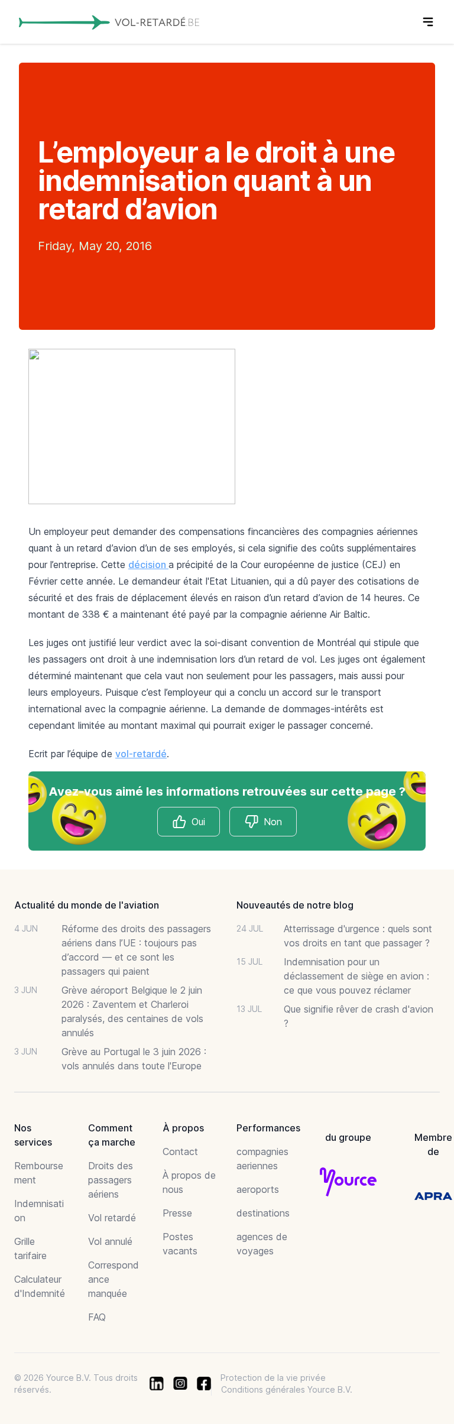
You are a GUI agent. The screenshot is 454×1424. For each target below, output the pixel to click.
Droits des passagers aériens (110, 1180)
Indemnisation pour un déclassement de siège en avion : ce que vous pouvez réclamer (356, 976)
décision (148, 564)
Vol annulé (110, 1241)
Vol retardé (112, 1218)
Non (273, 822)
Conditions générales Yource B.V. (286, 1389)
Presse (177, 1213)
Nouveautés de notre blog (295, 905)
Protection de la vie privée (273, 1378)
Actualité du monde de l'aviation (86, 905)
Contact (180, 1151)
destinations (263, 1213)
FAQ (97, 1317)
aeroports (257, 1189)
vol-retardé (141, 754)
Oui (198, 822)
